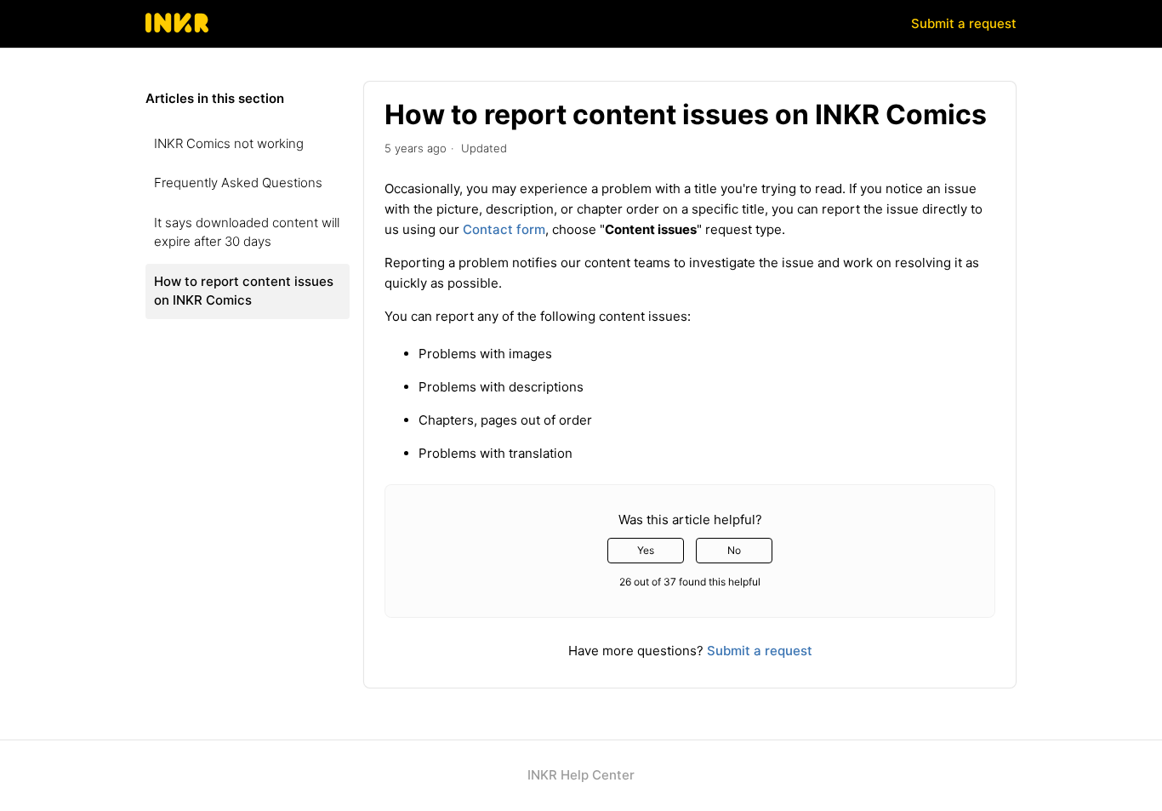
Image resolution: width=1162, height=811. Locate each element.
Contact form (504, 229)
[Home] (177, 32)
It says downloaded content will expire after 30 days (246, 232)
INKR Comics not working (229, 143)
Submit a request (964, 23)
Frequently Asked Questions (238, 182)
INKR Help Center (581, 775)
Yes (645, 550)
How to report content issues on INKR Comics (243, 291)
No (734, 550)
